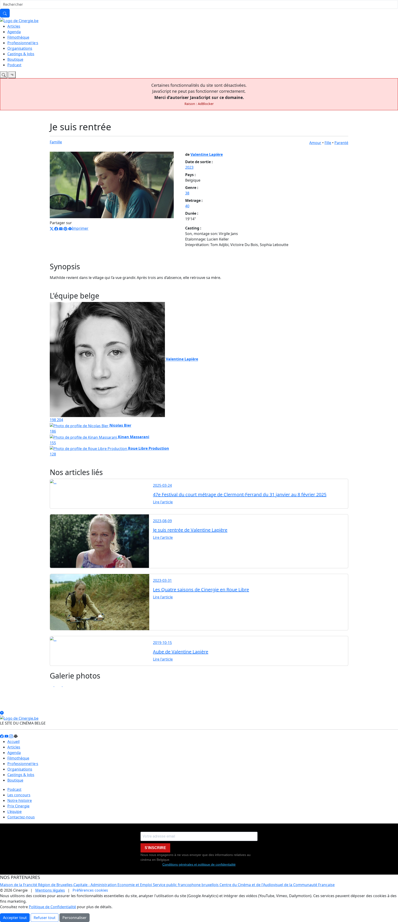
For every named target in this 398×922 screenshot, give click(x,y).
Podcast (14, 64)
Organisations (19, 48)
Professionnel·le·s (22, 42)
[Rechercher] (5, 13)
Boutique (15, 59)
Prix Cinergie (18, 806)
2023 (189, 167)
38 (187, 193)
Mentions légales (50, 890)
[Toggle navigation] (3, 74)
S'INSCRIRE (155, 848)
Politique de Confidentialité (52, 906)
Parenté (341, 142)
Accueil (13, 741)
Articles (13, 26)
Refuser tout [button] (45, 917)
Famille (56, 142)
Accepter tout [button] (15, 917)
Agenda (14, 31)
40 (187, 206)
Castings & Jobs (20, 53)
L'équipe (14, 811)
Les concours (18, 794)
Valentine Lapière (206, 154)
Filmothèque (18, 37)
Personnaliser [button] (74, 917)
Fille (328, 142)
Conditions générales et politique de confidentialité (199, 864)
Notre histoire (19, 800)
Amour (315, 142)
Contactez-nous (21, 817)
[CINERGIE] (19, 20)
